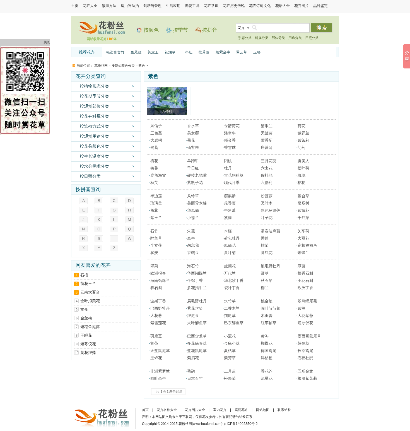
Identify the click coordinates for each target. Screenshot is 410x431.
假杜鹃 (266, 175)
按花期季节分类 (94, 96)
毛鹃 (191, 371)
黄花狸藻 (88, 353)
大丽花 (303, 238)
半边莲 (156, 196)
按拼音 (209, 30)
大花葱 (156, 316)
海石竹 (193, 266)
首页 (145, 410)
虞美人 (303, 161)
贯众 (84, 309)
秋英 (154, 183)
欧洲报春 (158, 273)
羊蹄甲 (193, 161)
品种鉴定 (320, 6)
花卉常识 (211, 6)
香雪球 (230, 148)
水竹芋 (230, 301)
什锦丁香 (195, 281)
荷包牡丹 (232, 238)
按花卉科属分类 (94, 116)
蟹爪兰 (266, 126)
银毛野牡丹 (270, 266)
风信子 (156, 126)
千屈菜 (303, 218)
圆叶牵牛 (158, 378)
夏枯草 (230, 351)
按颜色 (151, 30)
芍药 (301, 148)
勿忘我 (193, 245)
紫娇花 (303, 210)
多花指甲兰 (197, 288)
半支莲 (156, 245)
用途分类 (295, 38)
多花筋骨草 (197, 343)
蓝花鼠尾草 (197, 351)
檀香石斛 (305, 273)
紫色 (141, 66)
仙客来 (193, 148)
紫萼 (301, 308)
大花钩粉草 (233, 175)
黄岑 (265, 336)
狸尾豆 (193, 316)
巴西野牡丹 (160, 308)
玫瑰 (301, 175)
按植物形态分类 (94, 86)
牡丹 (228, 168)
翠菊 (154, 266)
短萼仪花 (88, 344)
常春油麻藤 (270, 231)
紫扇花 (193, 358)
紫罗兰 (303, 133)
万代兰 (230, 273)
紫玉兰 (156, 218)
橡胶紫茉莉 (307, 378)
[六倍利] (167, 101)
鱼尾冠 (136, 52)
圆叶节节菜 (270, 308)
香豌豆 (193, 253)
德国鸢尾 (268, 351)
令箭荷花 (232, 126)
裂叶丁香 (232, 288)
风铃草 (193, 196)
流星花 (266, 378)
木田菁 (266, 316)
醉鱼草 (156, 238)
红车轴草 (268, 323)
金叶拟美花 (90, 301)
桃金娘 (266, 301)
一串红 (187, 52)
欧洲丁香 (305, 288)
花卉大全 (90, 6)
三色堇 (156, 133)
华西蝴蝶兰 (197, 273)
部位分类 (278, 38)
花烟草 (170, 52)
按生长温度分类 (94, 156)
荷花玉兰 (88, 284)
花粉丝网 (101, 66)
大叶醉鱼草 (197, 323)
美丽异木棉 (197, 203)
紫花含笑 (195, 308)
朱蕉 (191, 231)
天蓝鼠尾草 (160, 351)
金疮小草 (232, 343)
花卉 (241, 28)
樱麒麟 (230, 196)
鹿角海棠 (158, 175)
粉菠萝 (266, 196)
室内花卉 (219, 410)
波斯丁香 (158, 301)
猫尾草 (230, 316)
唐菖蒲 (266, 148)
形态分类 (245, 38)
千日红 (193, 168)
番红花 (266, 253)
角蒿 (154, 210)
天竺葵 (266, 133)
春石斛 (156, 288)
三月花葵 (268, 161)
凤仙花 (230, 245)
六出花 (266, 168)
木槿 (228, 231)
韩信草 (303, 343)
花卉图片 (301, 6)
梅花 (154, 161)
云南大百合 (90, 292)
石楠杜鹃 (305, 358)
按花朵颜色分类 (123, 66)
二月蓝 (230, 371)
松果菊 (230, 378)
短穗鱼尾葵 (90, 327)
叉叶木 (266, 203)
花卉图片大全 (195, 410)
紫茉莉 (303, 140)
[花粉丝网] (102, 34)
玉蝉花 (86, 335)
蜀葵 (154, 148)
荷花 (301, 126)
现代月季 (232, 183)
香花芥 (266, 371)
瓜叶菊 (230, 253)
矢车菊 (303, 231)
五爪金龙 (305, 371)
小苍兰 (193, 218)
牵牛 (191, 238)
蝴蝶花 (266, 343)
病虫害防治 (130, 6)
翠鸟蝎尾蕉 (307, 301)
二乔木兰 (232, 308)
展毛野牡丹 (197, 301)
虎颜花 (230, 266)
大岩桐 (156, 140)
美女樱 (193, 133)
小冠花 (230, 336)
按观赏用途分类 (94, 136)
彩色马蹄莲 (270, 210)
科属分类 (261, 38)
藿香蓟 (266, 140)
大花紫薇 (305, 316)
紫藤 (228, 218)
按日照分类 (90, 176)
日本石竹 (195, 378)
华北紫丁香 (233, 281)
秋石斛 (266, 281)
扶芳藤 (204, 52)
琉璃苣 (156, 203)
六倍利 (266, 183)
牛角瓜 (230, 210)
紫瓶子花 (195, 183)
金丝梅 (86, 318)
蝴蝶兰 (303, 253)
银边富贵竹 (115, 52)
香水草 (193, 126)
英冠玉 (153, 52)
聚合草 (303, 196)
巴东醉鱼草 (233, 323)
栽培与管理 (152, 6)
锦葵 (154, 168)
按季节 (180, 30)
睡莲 (265, 238)
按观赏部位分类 (94, 106)
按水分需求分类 (94, 166)
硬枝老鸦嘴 (197, 175)
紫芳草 (230, 358)
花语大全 (282, 6)
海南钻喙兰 (160, 281)
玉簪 (257, 52)
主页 (74, 6)
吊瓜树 (303, 203)
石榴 (84, 275)
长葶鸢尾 (305, 351)
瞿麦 (154, 253)
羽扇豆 (156, 336)
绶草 (265, 273)
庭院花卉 (241, 410)
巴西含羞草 (197, 336)
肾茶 (154, 343)
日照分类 (312, 38)
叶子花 (266, 218)
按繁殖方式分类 (94, 126)
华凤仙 (193, 210)
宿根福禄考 (307, 245)
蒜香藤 (230, 203)
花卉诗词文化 (260, 6)
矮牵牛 (230, 133)
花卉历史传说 (234, 6)
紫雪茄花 (158, 323)
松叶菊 (303, 168)
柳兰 (265, 288)
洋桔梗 (266, 358)
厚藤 (301, 266)
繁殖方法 (109, 6)
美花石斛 (305, 281)
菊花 (191, 140)
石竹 (154, 231)
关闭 (47, 42)
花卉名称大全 (167, 410)
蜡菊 (265, 245)
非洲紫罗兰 (160, 371)
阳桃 (228, 161)
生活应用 (173, 6)
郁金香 (230, 140)
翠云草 (241, 52)
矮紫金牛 (223, 52)
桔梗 (301, 183)
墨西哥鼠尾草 (309, 336)
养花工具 (192, 6)
